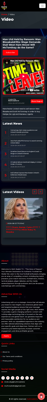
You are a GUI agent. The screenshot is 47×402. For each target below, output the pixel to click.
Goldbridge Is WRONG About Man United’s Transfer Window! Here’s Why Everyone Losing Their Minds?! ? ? (26, 230)
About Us (6, 352)
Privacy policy (8, 361)
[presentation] (34, 191)
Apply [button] (6, 336)
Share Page (36, 101)
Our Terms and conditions (12, 356)
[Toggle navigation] (42, 5)
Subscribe (10, 52)
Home (4, 14)
